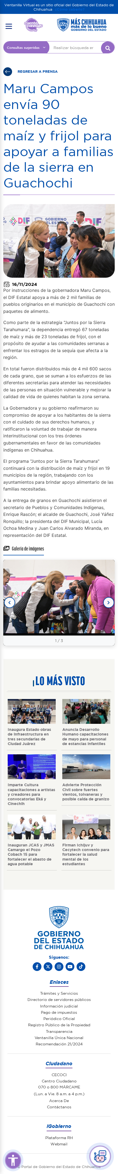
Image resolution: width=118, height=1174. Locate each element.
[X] (48, 966)
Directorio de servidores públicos (59, 999)
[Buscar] (108, 48)
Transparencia (59, 1031)
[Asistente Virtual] (100, 1156)
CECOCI (59, 1074)
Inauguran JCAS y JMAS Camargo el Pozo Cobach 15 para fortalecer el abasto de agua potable (31, 854)
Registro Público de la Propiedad (59, 1025)
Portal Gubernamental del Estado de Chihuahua (33, 22)
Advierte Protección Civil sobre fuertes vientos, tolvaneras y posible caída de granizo (85, 792)
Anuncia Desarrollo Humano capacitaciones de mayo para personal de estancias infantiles (85, 736)
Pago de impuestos (59, 1012)
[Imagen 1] (52, 629)
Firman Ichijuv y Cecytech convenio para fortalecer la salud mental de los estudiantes (85, 854)
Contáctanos (59, 1107)
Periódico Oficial (59, 1018)
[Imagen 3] (66, 629)
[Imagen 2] (59, 629)
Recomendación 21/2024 (59, 1044)
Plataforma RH (59, 1137)
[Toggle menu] (8, 26)
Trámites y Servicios (59, 993)
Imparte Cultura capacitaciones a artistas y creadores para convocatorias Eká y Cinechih (31, 794)
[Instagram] (59, 966)
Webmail (59, 1144)
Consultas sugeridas (23, 47)
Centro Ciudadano (59, 1081)
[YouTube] (70, 966)
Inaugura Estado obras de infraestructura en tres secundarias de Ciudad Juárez (29, 736)
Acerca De (59, 1100)
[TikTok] (81, 966)
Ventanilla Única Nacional (59, 1037)
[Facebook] (37, 966)
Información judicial (59, 1006)
